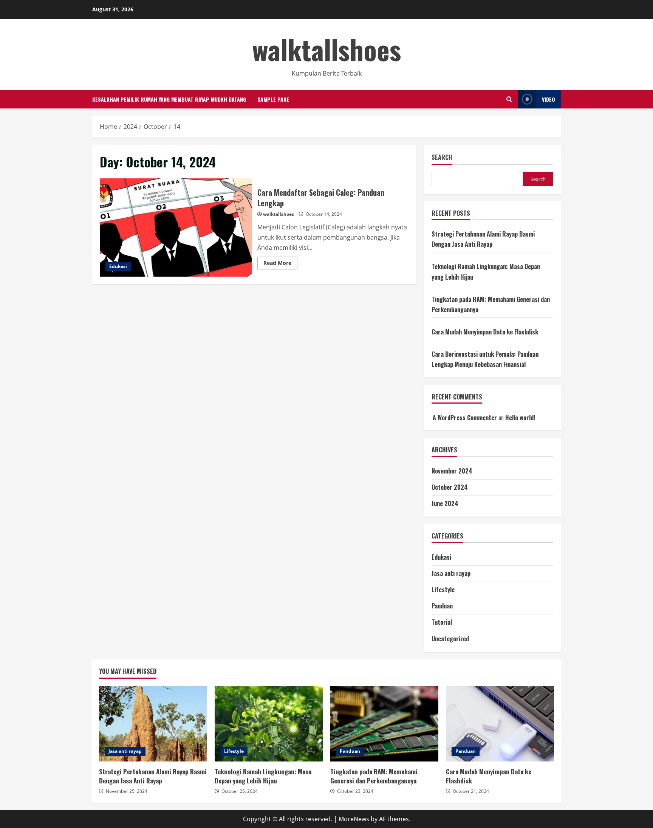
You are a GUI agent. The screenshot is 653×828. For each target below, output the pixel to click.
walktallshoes (326, 49)
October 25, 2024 (239, 791)
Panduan (442, 605)
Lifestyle (443, 589)
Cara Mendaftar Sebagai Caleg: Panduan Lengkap (176, 227)
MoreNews (354, 819)
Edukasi (118, 266)
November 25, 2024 (126, 791)
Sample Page (273, 99)
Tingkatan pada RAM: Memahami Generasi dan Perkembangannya (384, 723)
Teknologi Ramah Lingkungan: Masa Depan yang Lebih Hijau (269, 723)
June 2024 (445, 503)
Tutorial (442, 622)
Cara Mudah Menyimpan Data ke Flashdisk (485, 331)
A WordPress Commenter (465, 417)
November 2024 (452, 470)
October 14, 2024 (324, 214)
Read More (280, 264)
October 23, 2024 (355, 791)
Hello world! (520, 417)
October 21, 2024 (471, 791)
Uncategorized (450, 638)
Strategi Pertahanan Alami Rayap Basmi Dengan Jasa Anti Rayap (153, 723)
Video (548, 99)
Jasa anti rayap (451, 573)
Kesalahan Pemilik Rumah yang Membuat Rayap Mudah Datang (169, 99)
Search (442, 157)
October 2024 (450, 487)
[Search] (509, 99)
